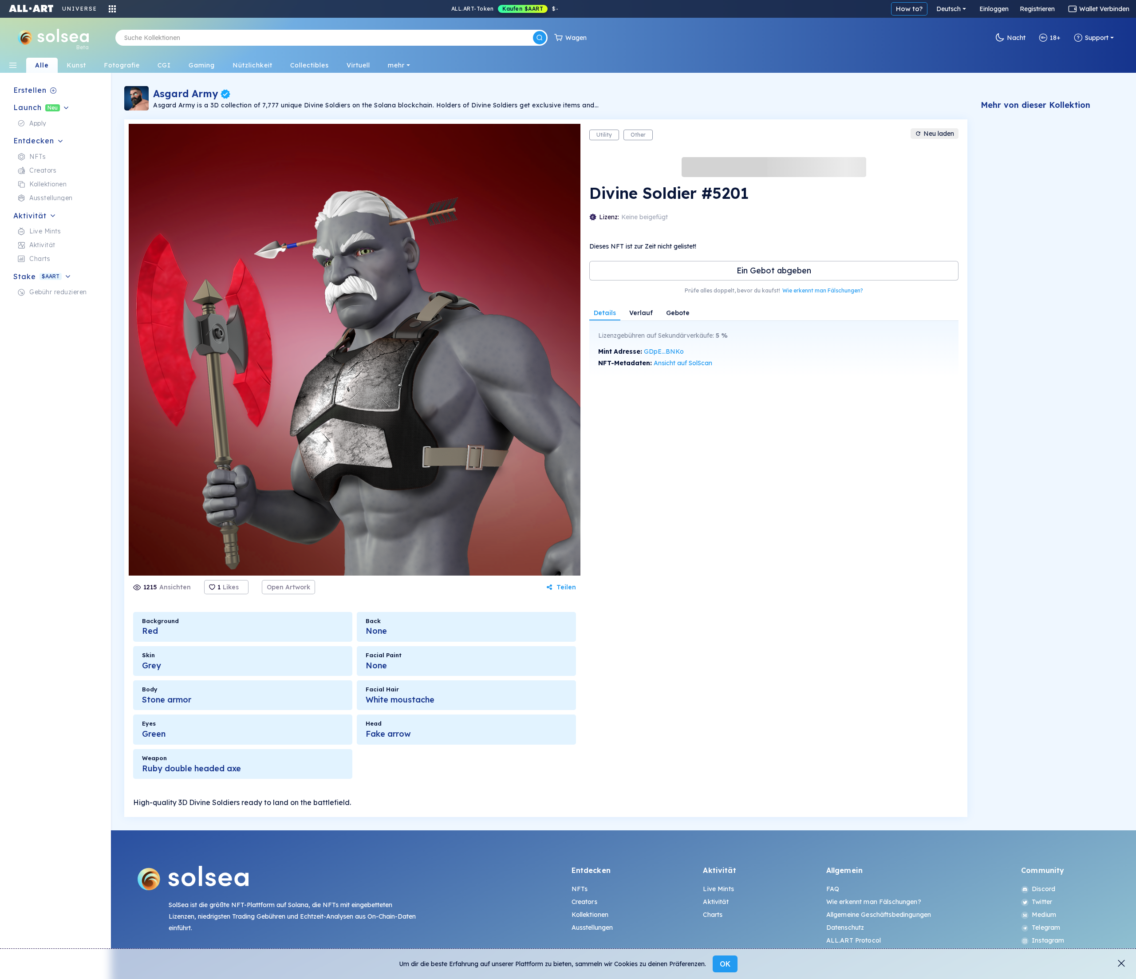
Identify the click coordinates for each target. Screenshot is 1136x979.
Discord (1043, 889)
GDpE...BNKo (664, 351)
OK (725, 963)
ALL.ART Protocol (853, 940)
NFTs (580, 889)
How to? (909, 8)
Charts (712, 915)
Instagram (1048, 940)
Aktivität (715, 902)
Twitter (1042, 902)
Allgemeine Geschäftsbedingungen (878, 915)
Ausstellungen (592, 928)
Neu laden (938, 134)
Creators (584, 902)
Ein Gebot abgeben (774, 270)
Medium (1044, 915)
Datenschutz (845, 928)
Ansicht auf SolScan (683, 363)
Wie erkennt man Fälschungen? (822, 290)
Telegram (1046, 928)
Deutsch (948, 9)
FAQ (832, 889)
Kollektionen (590, 915)
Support (1096, 38)
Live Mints (718, 889)
